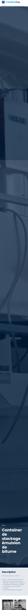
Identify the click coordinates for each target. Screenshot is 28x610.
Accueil (4, 6)
